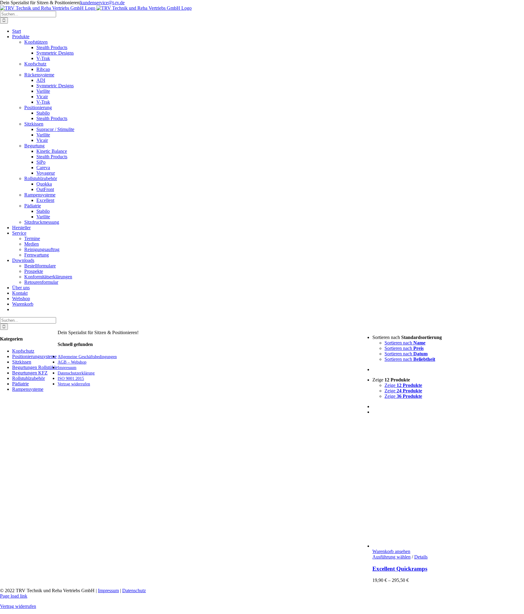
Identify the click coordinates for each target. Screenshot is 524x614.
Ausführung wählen (391, 556)
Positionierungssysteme (34, 356)
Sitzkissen (33, 123)
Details (421, 556)
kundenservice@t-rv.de (102, 2)
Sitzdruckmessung (41, 222)
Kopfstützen (36, 42)
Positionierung (38, 107)
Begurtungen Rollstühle (35, 367)
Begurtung (34, 145)
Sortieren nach (405, 342)
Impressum (108, 590)
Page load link (13, 596)
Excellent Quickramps (399, 568)
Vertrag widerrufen (18, 606)
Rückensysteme (39, 74)
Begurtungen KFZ (30, 372)
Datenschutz (134, 590)
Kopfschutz (35, 63)
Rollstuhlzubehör (40, 178)
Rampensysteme (39, 194)
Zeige (403, 385)
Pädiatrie (32, 205)
